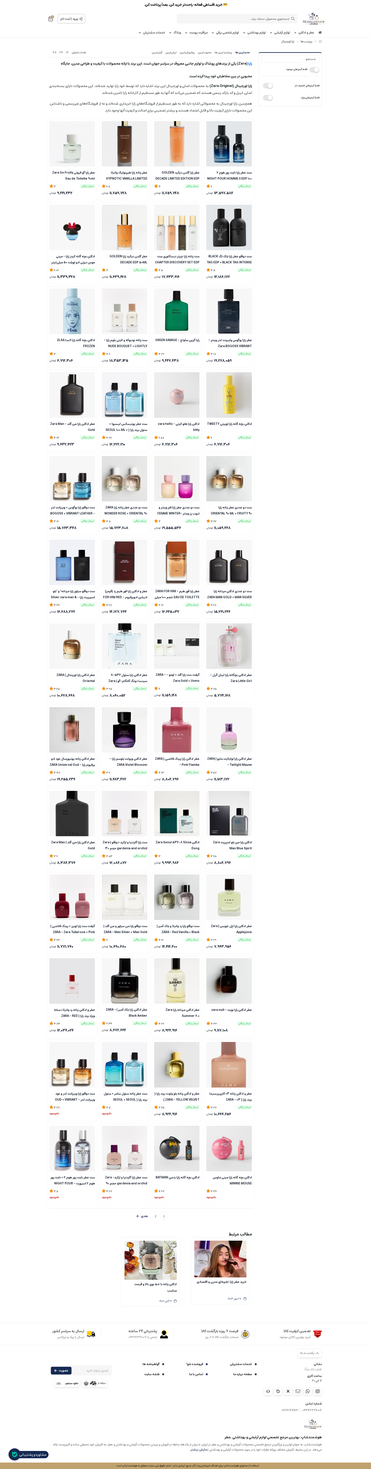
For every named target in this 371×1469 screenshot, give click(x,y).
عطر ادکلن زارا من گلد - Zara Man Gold (72, 426)
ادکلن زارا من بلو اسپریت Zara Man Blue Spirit (232, 845)
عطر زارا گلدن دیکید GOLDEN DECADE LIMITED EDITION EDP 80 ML (177, 175)
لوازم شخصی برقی (227, 33)
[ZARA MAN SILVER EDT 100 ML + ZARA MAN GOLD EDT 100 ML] (229, 562)
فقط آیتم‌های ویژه (310, 98)
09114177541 (289, 1410)
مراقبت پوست (198, 33)
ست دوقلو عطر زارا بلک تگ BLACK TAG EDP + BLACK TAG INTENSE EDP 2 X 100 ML (229, 259)
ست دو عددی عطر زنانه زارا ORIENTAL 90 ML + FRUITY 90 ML (231, 510)
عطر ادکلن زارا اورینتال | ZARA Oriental (75, 678)
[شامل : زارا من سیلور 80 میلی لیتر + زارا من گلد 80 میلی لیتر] (124, 897)
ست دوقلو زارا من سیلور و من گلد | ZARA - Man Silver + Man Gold (125, 929)
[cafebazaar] (95, 1383)
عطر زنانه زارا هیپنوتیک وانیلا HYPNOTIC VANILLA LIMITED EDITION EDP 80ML (126, 175)
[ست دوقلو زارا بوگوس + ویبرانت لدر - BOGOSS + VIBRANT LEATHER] (72, 479)
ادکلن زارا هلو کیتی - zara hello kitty (178, 426)
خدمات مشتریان (154, 33)
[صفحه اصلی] (320, 41)
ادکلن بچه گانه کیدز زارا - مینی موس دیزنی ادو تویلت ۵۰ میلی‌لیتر (73, 259)
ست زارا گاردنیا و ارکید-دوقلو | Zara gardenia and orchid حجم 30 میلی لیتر (125, 845)
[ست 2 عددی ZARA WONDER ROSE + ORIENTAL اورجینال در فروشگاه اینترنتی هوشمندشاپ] (124, 479)
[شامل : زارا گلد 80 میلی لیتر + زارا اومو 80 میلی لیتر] (177, 646)
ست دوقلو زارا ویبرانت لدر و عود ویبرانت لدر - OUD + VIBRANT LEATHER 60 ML (75, 1096)
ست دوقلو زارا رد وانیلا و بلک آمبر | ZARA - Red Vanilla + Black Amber (178, 929)
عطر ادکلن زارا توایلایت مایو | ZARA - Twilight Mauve (229, 761)
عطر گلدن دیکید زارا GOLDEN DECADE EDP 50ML (128, 259)
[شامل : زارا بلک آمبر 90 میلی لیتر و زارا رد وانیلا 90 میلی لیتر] (177, 897)
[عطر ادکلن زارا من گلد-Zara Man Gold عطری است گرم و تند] (72, 813)
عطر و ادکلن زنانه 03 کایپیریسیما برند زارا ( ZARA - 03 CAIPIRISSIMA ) (230, 1096)
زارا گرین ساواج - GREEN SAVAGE (177, 340)
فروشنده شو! (194, 1364)
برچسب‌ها (306, 41)
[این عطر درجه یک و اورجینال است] (72, 981)
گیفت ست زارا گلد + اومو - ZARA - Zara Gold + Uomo (177, 677)
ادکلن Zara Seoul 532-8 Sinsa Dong (177, 845)
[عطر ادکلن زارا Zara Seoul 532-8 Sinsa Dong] (177, 813)
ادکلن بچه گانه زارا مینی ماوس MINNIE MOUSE (232, 1180)
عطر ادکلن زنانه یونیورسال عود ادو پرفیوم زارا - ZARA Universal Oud (72, 761)
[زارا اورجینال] (313, 1424)
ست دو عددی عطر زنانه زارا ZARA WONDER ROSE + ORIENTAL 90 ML (125, 510)
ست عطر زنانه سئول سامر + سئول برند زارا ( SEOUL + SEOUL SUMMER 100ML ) (125, 1096)
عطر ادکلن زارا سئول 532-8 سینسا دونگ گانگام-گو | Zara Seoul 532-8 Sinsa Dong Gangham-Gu (127, 678)
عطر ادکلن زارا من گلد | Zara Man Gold (73, 845)
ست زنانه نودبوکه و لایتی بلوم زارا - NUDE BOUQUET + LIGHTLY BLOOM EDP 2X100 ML (125, 343)
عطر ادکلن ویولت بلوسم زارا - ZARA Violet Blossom (128, 761)
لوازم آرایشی (282, 33)
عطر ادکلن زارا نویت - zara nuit (231, 1010)
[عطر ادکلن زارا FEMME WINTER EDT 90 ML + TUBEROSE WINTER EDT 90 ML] (177, 479)
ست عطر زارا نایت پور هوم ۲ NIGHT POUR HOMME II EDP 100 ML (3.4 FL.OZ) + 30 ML (229, 175)
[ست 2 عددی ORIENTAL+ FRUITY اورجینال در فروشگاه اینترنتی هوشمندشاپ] (229, 479)
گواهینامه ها (151, 1364)
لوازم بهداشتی (256, 33)
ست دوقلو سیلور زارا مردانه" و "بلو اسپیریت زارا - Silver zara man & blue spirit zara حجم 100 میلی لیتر (73, 594)
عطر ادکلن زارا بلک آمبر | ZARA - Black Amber (126, 1012)
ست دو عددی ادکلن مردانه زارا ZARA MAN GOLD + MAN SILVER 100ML (229, 594)
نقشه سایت (152, 1374)
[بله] (278, 1391)
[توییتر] (288, 1391)
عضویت (63, 1370)
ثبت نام (65, 18)
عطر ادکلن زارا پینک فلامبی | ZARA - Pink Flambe (177, 761)
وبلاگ (177, 33)
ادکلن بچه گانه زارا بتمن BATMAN (177, 1177)
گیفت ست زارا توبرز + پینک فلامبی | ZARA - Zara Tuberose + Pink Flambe (72, 929)
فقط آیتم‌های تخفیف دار (307, 86)
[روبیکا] (268, 1391)
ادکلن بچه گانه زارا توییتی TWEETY (229, 424)
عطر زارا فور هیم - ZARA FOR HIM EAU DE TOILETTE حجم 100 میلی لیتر (177, 594)
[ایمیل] (297, 1391)
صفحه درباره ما (242, 1374)
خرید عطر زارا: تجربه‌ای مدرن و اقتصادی (221, 1281)
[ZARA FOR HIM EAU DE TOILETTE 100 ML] (177, 562)
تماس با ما (196, 1374)
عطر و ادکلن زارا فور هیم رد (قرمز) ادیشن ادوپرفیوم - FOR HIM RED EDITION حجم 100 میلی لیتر (125, 594)
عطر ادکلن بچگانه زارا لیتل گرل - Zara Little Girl (231, 678)
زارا (250, 64)
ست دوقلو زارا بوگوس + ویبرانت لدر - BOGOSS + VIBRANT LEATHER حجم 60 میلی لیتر (72, 510)
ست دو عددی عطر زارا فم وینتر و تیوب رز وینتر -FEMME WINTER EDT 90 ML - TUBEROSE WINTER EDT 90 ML (178, 510)
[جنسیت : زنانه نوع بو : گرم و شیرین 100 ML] (177, 1065)
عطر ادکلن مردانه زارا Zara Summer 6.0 (182, 1012)
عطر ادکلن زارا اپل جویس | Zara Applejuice (231, 929)
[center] (292, 19)
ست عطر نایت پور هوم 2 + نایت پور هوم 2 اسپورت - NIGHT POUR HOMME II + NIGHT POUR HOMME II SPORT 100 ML (72, 1180)
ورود (75, 18)
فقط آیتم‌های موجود (296, 69)
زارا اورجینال (287, 41)
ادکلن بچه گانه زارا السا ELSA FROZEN (76, 343)
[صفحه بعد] (142, 1216)
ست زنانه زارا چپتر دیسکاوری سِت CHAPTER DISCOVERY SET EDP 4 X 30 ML (177, 259)
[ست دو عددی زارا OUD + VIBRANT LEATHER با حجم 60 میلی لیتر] (72, 1065)
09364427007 (312, 1410)
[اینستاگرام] (317, 1391)
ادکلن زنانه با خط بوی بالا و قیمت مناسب (155, 1287)
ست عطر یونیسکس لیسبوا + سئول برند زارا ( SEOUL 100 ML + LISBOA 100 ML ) (126, 426)
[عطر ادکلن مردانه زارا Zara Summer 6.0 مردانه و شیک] (177, 981)
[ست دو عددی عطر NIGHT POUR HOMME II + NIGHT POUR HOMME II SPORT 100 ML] (72, 1148)
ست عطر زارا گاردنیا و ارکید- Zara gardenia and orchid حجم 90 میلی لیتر (126, 1180)
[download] (67, 1383)
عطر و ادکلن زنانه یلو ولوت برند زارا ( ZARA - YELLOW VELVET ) (177, 1096)
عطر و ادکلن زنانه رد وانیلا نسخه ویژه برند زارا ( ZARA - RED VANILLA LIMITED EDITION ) (74, 1012)
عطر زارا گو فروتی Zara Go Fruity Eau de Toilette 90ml (73, 175)
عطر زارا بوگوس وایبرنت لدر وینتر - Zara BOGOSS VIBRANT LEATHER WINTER (230, 343)
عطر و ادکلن (306, 33)
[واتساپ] (307, 1391)
